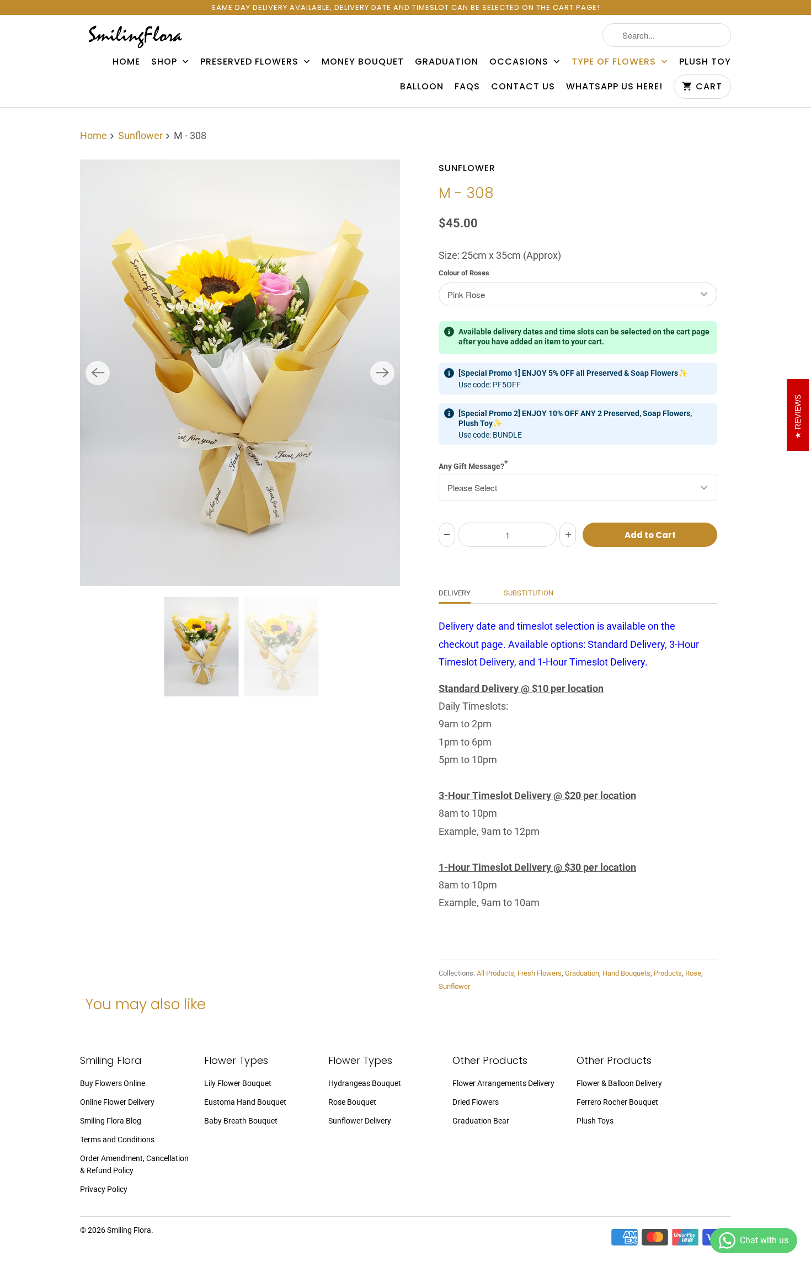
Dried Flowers (475, 1102)
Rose (693, 973)
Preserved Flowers (250, 62)
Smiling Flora (129, 1230)
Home (126, 62)
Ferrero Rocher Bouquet (617, 1102)
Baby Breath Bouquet (241, 1120)
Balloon (422, 87)
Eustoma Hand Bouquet (245, 1102)
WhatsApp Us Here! (614, 87)
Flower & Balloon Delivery (619, 1083)
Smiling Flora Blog (110, 1120)
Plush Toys (595, 1120)
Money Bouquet (363, 62)
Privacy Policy (103, 1189)
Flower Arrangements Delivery (503, 1083)
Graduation (446, 62)
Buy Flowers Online (112, 1083)
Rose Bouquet (352, 1102)
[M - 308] (240, 372)
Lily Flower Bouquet (237, 1083)
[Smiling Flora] (135, 36)
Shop (165, 62)
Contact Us (523, 87)
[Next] (382, 373)
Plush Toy (705, 62)
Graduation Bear (480, 1120)
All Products (495, 973)
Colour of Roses (464, 273)
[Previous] (98, 373)
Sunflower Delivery (359, 1120)
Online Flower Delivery (117, 1102)
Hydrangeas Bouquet (364, 1083)
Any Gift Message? (473, 465)
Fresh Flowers (539, 973)
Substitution (528, 593)
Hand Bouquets (626, 973)
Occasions (520, 62)
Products (668, 973)
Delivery (455, 593)
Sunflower (467, 168)
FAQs (467, 87)
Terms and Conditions (117, 1139)
